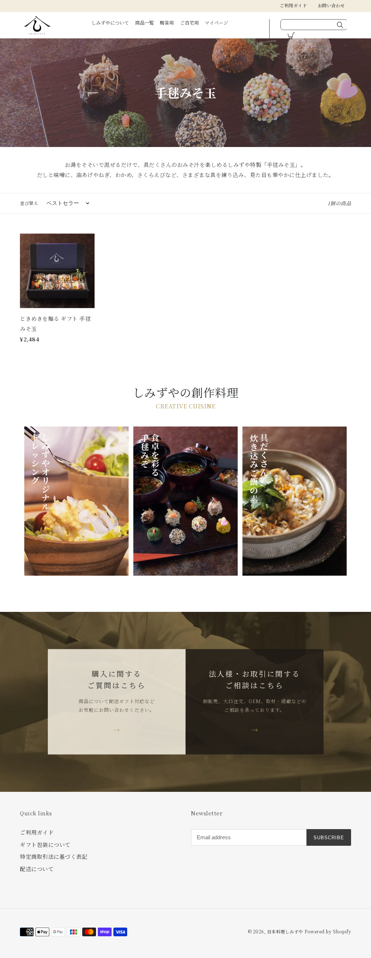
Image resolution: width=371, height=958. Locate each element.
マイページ (216, 22)
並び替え (29, 203)
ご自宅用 (189, 22)
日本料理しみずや (285, 931)
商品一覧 (144, 22)
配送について (37, 869)
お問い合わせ (331, 5)
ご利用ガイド (293, 5)
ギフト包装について (45, 844)
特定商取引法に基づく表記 (53, 856)
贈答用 (167, 22)
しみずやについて (110, 22)
